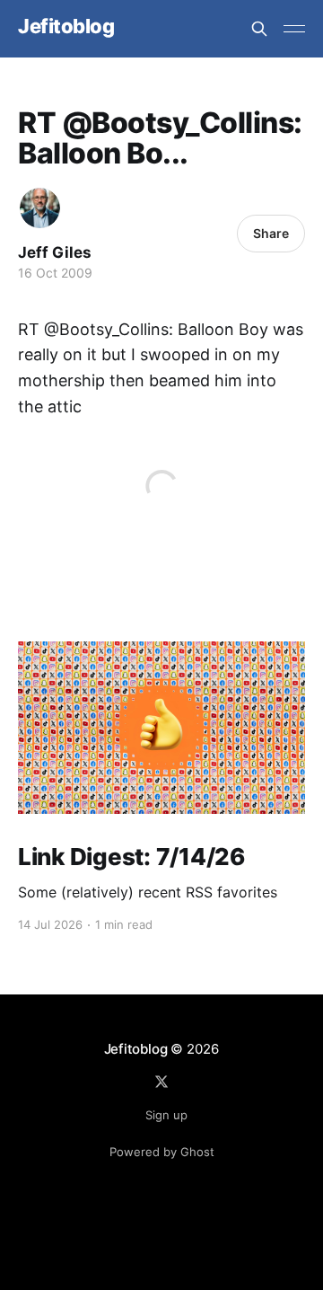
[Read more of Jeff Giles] (40, 208)
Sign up (166, 1115)
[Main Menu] (294, 28)
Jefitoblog (66, 26)
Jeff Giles (55, 252)
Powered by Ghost (161, 1151)
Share (271, 233)
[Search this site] (259, 28)
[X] (161, 1081)
